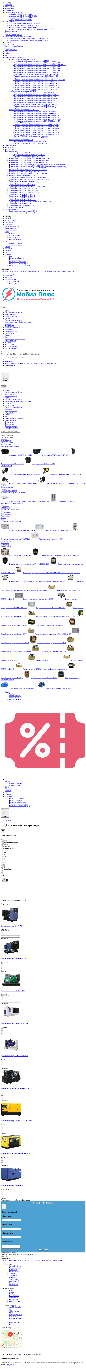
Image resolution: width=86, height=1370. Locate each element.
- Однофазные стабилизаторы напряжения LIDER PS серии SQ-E (36, 67)
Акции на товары (15, 243)
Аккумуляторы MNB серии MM (20, 14)
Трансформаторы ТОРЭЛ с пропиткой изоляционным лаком (31, 202)
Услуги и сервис (11, 220)
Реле (6, 55)
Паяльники (9, 48)
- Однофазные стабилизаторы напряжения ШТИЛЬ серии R (34, 97)
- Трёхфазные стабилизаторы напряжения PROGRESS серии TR (36, 134)
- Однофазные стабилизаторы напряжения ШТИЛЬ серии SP (35, 98)
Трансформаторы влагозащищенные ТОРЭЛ (25, 183)
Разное (7, 53)
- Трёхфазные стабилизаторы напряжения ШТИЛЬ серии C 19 (35, 104)
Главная (8, 218)
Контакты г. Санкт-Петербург (19, 265)
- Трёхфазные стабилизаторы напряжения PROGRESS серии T (35, 130)
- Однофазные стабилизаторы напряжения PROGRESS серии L (36, 113)
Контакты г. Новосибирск (18, 263)
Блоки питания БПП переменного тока (23, 27)
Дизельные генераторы (13, 35)
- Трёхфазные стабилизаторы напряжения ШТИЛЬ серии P (34, 106)
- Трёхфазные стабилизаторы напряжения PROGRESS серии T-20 (36, 132)
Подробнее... (11, 1365)
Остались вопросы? (43, 1203)
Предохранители (11, 50)
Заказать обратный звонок (14, 358)
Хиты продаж (10, 7)
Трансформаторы (11, 151)
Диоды (7, 33)
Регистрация (13, 283)
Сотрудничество (11, 230)
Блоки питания (10, 22)
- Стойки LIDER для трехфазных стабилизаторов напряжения (35, 74)
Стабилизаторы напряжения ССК (21, 140)
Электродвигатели (11, 209)
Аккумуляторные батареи (14, 12)
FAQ (6, 252)
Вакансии (8, 224)
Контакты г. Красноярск (17, 262)
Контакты (8, 256)
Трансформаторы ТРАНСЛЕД (20, 203)
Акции (7, 241)
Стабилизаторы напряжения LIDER (22, 59)
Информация (14, 1296)
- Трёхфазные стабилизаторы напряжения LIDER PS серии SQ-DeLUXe (39, 80)
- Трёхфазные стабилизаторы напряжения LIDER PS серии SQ (35, 76)
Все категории (10, 10)
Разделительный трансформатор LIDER (23, 175)
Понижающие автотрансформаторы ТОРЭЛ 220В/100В (29, 158)
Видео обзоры (14, 1299)
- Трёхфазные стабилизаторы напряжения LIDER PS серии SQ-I (36, 83)
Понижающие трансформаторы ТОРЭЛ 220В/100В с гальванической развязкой (37, 164)
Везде (7, 311)
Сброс (4, 875)
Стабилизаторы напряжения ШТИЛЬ (22, 91)
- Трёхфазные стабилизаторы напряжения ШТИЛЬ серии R (34, 108)
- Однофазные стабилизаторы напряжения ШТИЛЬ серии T (34, 102)
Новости (12, 233)
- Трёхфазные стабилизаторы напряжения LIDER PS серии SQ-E (36, 82)
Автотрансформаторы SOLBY (20, 153)
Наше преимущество (12, 226)
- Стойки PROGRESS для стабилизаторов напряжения (33, 123)
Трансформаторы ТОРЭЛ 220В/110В (22, 196)
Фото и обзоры (14, 237)
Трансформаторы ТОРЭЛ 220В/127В (22, 200)
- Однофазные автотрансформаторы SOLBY (29, 155)
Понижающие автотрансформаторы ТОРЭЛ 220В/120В (29, 162)
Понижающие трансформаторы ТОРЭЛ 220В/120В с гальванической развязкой (37, 168)
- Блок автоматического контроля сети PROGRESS (31, 138)
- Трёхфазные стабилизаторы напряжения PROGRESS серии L (35, 127)
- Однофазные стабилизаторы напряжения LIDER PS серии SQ (36, 61)
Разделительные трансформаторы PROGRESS (25, 172)
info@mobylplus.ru (15, 1315)
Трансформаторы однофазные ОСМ (22, 185)
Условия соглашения (13, 1284)
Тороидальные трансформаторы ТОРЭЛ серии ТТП (27, 177)
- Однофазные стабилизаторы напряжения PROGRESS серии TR (36, 121)
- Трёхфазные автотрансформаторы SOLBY (29, 157)
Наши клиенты (10, 228)
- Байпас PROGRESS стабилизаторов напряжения (31, 136)
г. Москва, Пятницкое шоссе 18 (15, 1318)
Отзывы (8, 254)
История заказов (15, 1268)
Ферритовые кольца (16, 207)
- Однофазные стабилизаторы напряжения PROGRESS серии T (36, 117)
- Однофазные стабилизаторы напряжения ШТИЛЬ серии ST (35, 100)
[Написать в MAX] (2, 372)
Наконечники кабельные (14, 46)
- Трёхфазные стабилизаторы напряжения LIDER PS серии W (35, 89)
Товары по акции (11, 8)
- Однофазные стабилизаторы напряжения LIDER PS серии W (35, 72)
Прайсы (8, 250)
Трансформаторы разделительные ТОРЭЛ (24, 192)
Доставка (8, 248)
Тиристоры (9, 147)
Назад (8, 3)
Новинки (8, 5)
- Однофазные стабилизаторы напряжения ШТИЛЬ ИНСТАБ (35, 93)
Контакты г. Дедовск (16, 258)
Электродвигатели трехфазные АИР (22, 213)
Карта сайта (51, 1260)
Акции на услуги (15, 245)
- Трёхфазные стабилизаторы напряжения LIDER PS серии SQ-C (36, 78)
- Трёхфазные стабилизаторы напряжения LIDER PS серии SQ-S (36, 87)
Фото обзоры (14, 1298)
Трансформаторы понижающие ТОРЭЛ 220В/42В (27, 187)
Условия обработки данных (13, 1275)
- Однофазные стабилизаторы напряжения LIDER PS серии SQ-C (36, 63)
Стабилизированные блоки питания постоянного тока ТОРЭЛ (31, 29)
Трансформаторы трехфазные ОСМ (22, 205)
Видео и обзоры (15, 239)
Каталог (7, 437)
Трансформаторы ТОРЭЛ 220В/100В (22, 194)
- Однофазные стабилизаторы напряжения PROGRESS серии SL (36, 115)
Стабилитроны (10, 145)
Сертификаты (10, 222)
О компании (11, 1260)
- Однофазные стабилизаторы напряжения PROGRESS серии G (36, 112)
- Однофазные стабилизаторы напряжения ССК (30, 142)
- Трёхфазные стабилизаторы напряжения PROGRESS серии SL (36, 128)
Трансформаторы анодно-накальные (22, 181)
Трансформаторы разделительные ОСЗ (23, 188)
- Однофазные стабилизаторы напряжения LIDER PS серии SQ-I (36, 68)
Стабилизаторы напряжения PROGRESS (24, 110)
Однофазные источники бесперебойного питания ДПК (29, 38)
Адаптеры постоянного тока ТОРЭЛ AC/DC (25, 25)
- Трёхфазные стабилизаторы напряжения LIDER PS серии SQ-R (36, 85)
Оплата (7, 247)
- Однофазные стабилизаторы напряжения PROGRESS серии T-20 (37, 119)
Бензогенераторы (11, 31)
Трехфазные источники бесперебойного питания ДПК (28, 40)
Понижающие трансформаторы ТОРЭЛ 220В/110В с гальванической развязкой (37, 166)
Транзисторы (9, 149)
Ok (2, 1368)
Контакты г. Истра (15, 260)
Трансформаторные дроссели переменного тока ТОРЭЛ (29, 179)
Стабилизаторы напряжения (15, 57)
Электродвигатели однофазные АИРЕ (23, 211)
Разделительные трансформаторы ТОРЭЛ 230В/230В (28, 173)
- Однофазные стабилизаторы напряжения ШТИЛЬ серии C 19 (36, 95)
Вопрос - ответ (14, 1301)
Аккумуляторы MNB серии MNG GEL (23, 16)
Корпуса (8, 42)
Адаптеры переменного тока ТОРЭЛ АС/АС (25, 23)
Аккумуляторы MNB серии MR (20, 18)
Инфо (7, 232)
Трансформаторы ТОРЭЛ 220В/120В (22, 198)
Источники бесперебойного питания (18, 37)
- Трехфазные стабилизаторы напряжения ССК (30, 143)
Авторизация (14, 281)
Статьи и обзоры (15, 235)
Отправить (43, 1250)
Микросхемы (9, 44)
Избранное (13, 1270)
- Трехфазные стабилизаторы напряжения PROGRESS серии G (36, 125)
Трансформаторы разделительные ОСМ (23, 190)
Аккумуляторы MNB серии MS (20, 20)
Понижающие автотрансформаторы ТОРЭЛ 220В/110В (29, 160)
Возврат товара (14, 1271)
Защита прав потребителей (14, 1280)
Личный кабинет (15, 1266)
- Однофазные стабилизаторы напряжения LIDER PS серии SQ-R (36, 70)
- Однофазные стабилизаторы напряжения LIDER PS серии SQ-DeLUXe (39, 65)
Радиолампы (9, 52)
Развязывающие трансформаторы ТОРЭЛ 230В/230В (28, 170)
